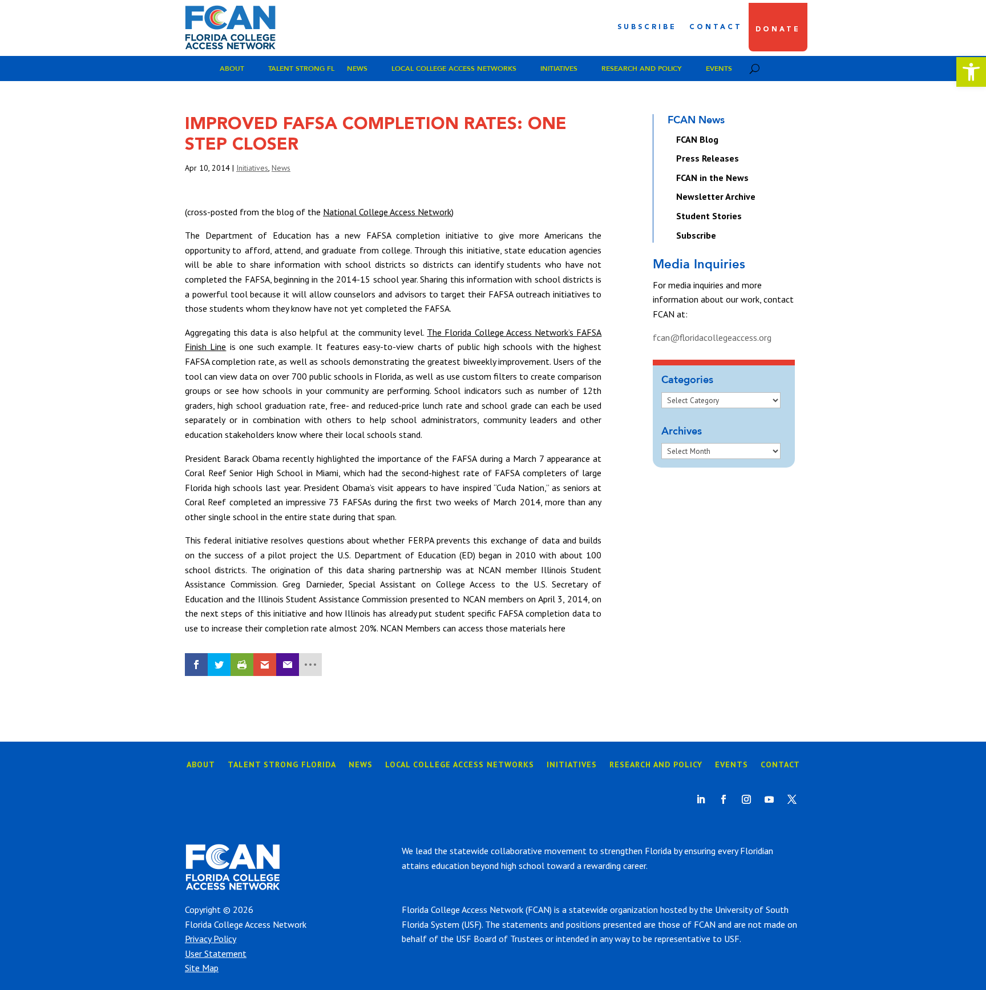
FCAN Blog (697, 139)
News (357, 69)
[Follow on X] (792, 799)
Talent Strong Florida (282, 765)
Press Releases (707, 158)
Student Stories (709, 216)
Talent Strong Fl (301, 69)
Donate (778, 29)
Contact (715, 27)
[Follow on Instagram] (746, 799)
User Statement (215, 953)
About (232, 69)
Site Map (202, 967)
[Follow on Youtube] (769, 799)
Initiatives (558, 69)
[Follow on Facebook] (723, 799)
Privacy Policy (210, 938)
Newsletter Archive (715, 196)
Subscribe (647, 27)
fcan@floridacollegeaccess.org (712, 337)
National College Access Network (387, 212)
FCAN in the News (712, 177)
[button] (971, 72)
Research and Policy (641, 69)
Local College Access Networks (453, 69)
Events (719, 69)
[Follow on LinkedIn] (701, 799)
